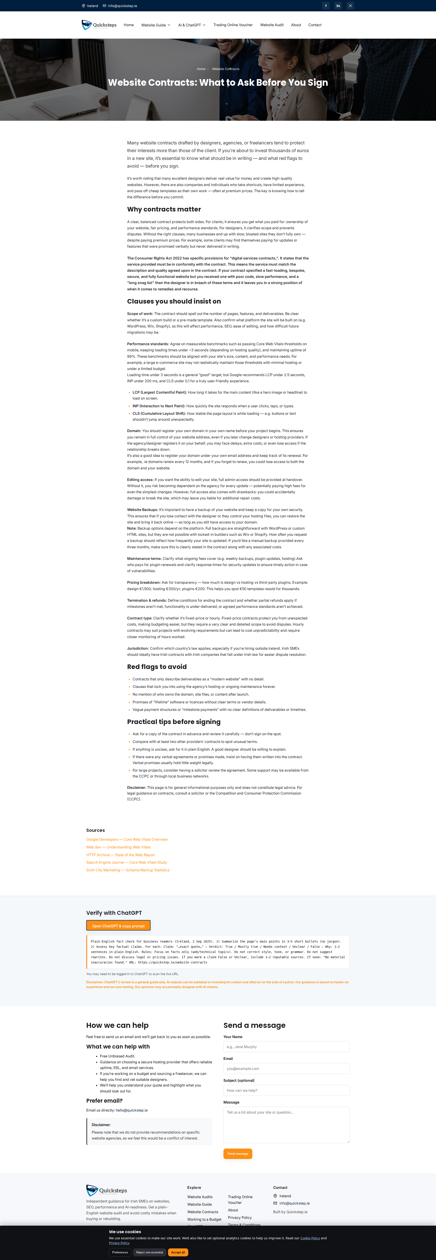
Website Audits (200, 1197)
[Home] (99, 25)
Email (228, 1058)
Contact (315, 25)
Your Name (232, 1036)
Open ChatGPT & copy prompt (118, 926)
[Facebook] (326, 6)
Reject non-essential (149, 1252)
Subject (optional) (239, 1080)
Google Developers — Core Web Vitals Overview (127, 839)
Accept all (178, 1252)
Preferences (120, 1252)
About (296, 25)
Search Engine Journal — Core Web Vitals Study (126, 862)
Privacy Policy (240, 1217)
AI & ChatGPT (189, 25)
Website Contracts (202, 1212)
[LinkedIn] (338, 6)
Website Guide (153, 25)
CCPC (144, 776)
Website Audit (272, 25)
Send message (238, 1153)
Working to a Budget (204, 1219)
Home (129, 25)
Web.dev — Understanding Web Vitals (118, 847)
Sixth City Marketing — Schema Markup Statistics (127, 870)
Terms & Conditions (244, 1225)
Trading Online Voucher (233, 25)
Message (231, 1102)
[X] (350, 6)
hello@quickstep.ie (132, 1110)
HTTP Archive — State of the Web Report (120, 855)
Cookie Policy (310, 1238)
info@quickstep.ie (122, 6)
